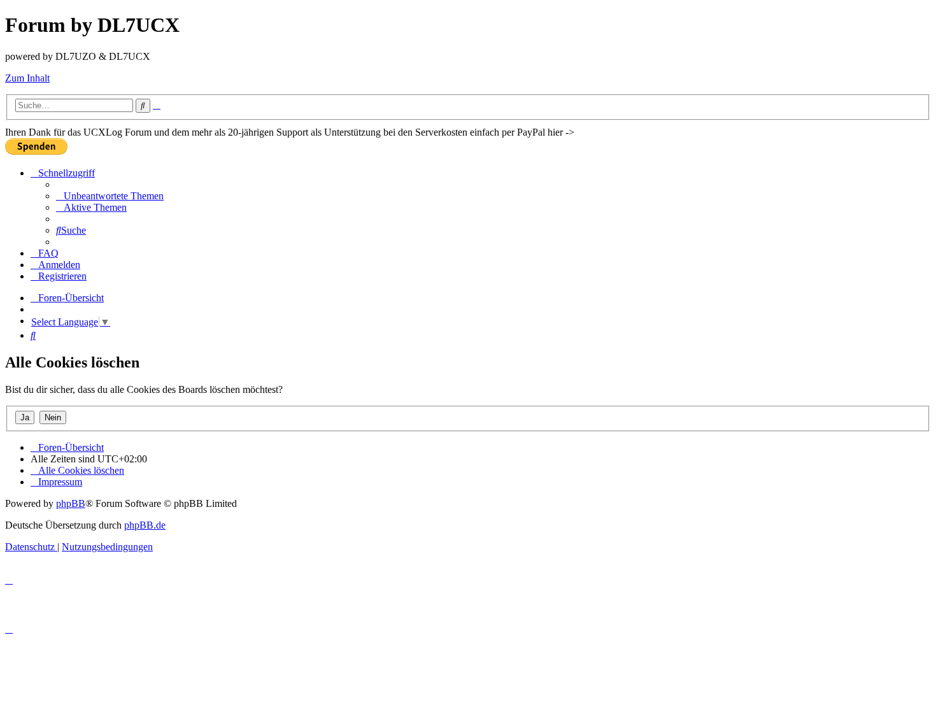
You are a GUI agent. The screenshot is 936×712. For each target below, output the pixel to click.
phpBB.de (145, 525)
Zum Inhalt (27, 78)
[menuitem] (110, 195)
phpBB (70, 503)
